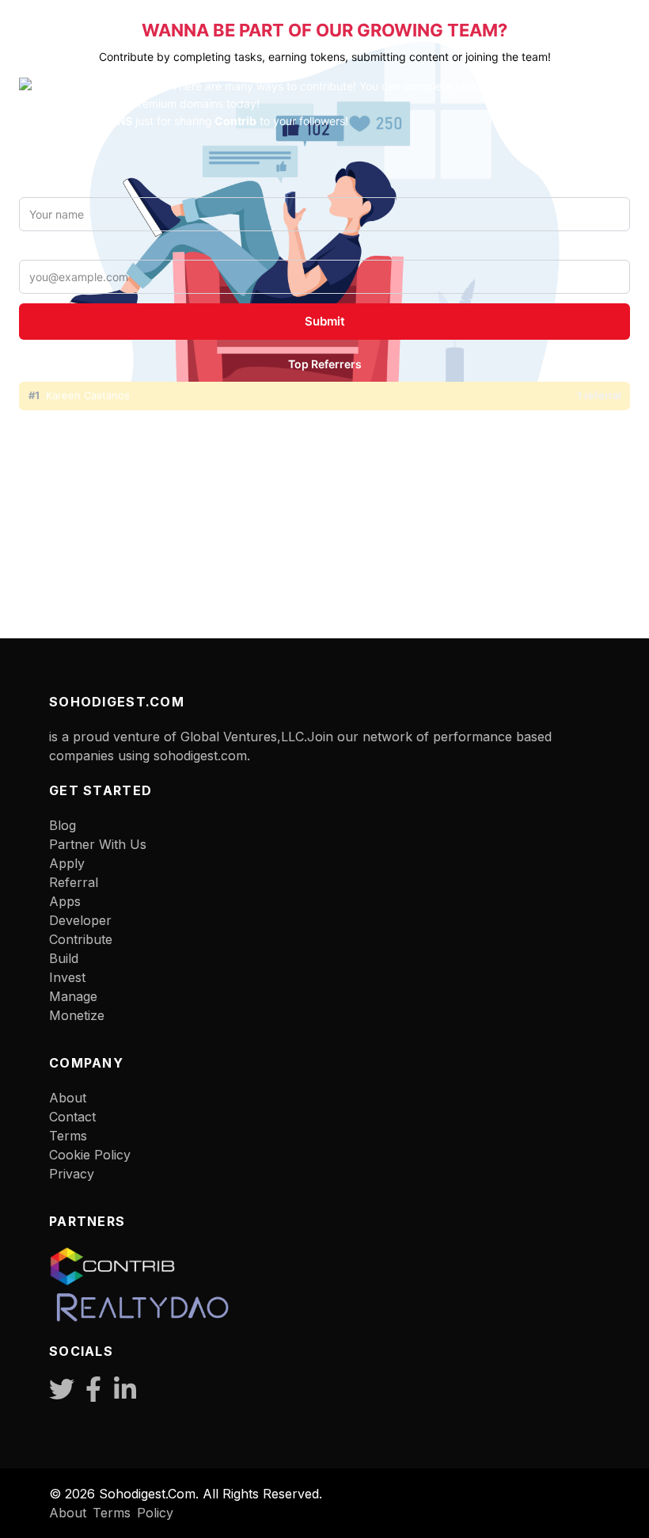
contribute (80, 939)
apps (65, 901)
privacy (71, 1174)
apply (67, 863)
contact (72, 1117)
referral (73, 882)
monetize (76, 1015)
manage (73, 996)
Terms (112, 1513)
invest (67, 977)
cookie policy (90, 1155)
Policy (155, 1513)
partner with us (97, 844)
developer (80, 920)
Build (63, 958)
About (67, 1098)
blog (62, 825)
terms (68, 1136)
